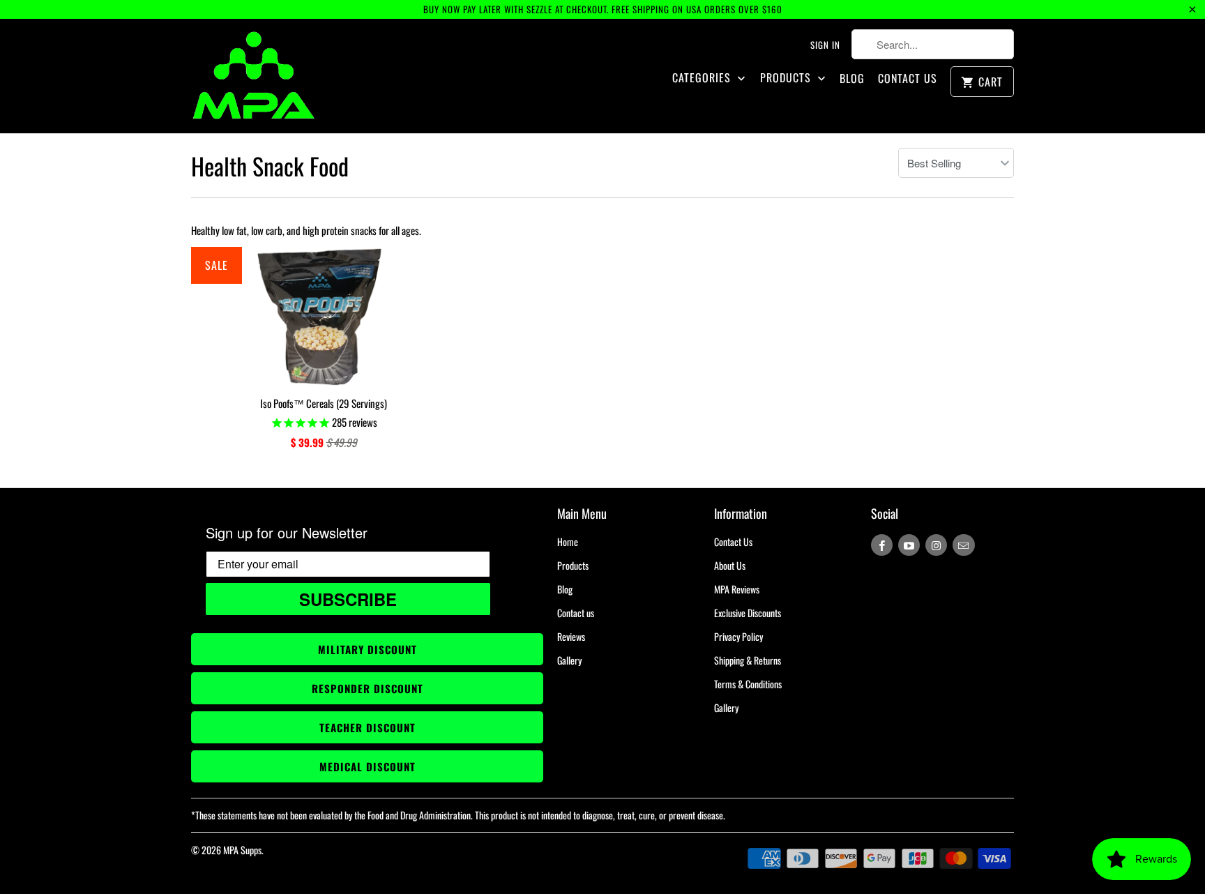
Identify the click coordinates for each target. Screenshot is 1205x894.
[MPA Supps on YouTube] (909, 545)
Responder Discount (367, 688)
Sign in (825, 45)
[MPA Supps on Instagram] (936, 545)
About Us (729, 565)
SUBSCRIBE (348, 599)
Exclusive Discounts (747, 612)
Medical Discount (367, 766)
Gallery (569, 660)
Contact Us (907, 78)
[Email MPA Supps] (963, 545)
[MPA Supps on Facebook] (882, 545)
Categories (703, 78)
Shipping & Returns (747, 660)
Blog (852, 78)
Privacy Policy (738, 636)
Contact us (575, 612)
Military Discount (367, 649)
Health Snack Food (270, 165)
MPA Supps (242, 849)
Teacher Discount (367, 727)
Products (787, 78)
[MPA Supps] (254, 76)
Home (567, 541)
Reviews (571, 636)
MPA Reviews (736, 589)
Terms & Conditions (748, 683)
